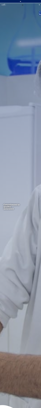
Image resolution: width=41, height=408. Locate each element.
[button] (20, 1)
